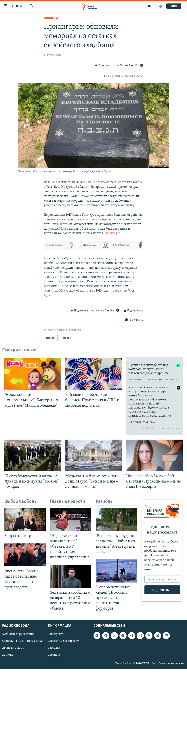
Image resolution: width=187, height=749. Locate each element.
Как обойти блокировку (63, 641)
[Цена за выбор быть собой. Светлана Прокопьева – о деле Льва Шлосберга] (154, 455)
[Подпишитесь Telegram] (131, 635)
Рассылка (54, 648)
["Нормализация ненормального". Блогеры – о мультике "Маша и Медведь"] (32, 374)
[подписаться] (166, 635)
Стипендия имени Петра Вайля (22, 641)
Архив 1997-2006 (13, 648)
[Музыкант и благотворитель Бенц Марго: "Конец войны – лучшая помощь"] (93, 455)
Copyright (54, 655)
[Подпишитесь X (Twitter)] (114, 635)
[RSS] (148, 635)
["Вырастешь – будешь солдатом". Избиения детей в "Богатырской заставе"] (116, 519)
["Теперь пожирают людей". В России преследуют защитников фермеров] (116, 570)
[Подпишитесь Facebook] (105, 635)
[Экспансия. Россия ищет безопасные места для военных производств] (25, 554)
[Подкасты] (157, 635)
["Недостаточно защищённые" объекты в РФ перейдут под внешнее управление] (70, 519)
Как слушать (56, 634)
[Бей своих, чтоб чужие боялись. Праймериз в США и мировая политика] (93, 374)
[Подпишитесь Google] (97, 635)
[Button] (103, 65)
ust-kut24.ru (112, 233)
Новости (51, 18)
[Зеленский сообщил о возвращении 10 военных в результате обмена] (70, 576)
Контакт (7, 655)
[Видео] (149, 6)
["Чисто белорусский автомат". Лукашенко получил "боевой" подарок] (32, 455)
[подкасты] (160, 6)
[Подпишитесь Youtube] (122, 635)
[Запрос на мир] (25, 519)
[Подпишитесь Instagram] (140, 635)
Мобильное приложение (18, 634)
